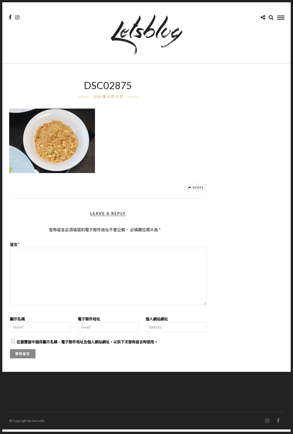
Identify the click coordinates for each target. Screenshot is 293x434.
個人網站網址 (157, 319)
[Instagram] (17, 17)
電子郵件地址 (89, 319)
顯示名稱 (17, 319)
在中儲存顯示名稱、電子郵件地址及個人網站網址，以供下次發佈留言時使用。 (87, 341)
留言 (15, 244)
